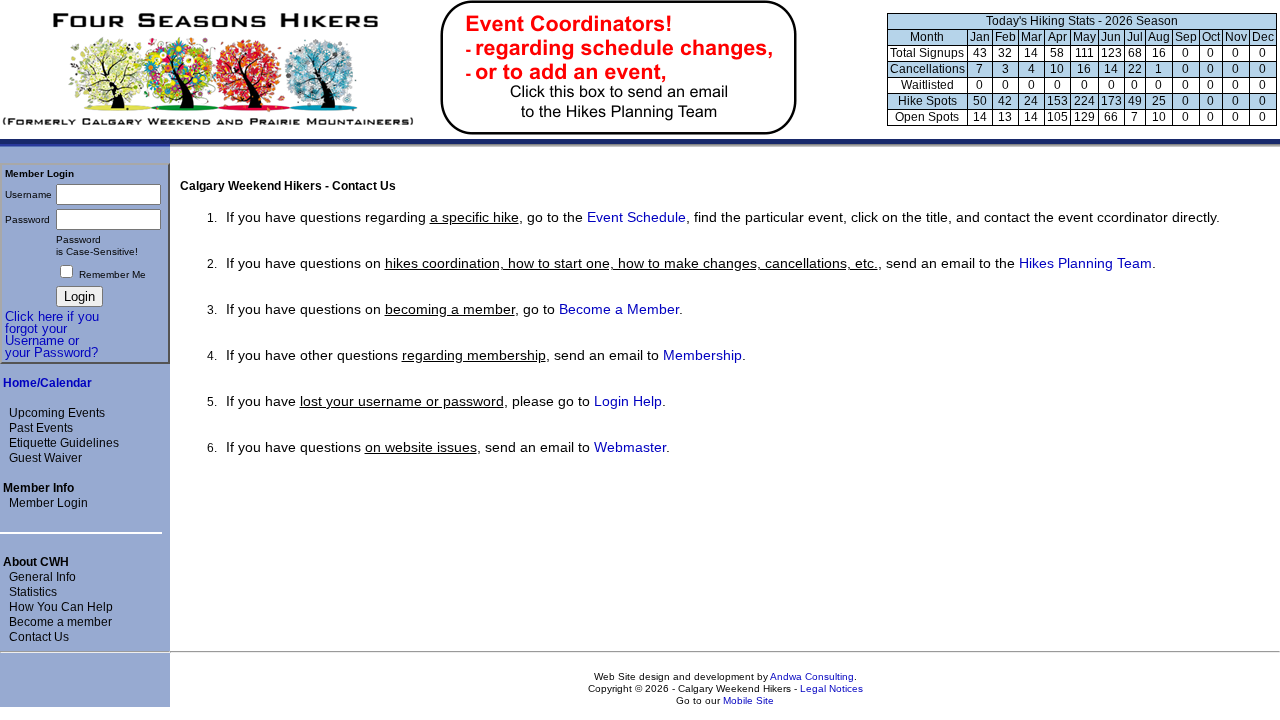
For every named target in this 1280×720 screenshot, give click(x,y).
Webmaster (630, 447)
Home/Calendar (47, 383)
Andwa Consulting (812, 676)
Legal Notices (831, 688)
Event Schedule (636, 217)
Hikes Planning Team (1085, 263)
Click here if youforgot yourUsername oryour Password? (52, 334)
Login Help (628, 401)
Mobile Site (748, 700)
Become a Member (619, 309)
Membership (702, 355)
